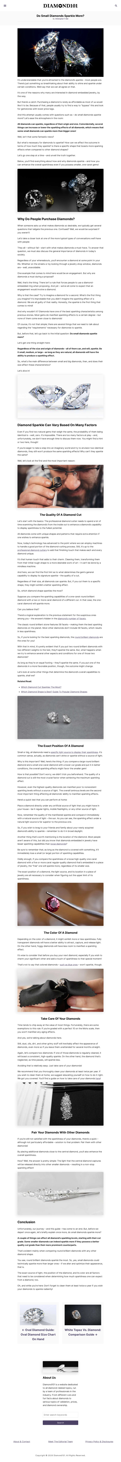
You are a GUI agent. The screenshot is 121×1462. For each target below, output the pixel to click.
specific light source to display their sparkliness (74, 752)
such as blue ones (69, 964)
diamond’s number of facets (72, 618)
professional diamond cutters (32, 550)
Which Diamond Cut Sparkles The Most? (41, 687)
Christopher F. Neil (61, 19)
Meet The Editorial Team (60, 1441)
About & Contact (21, 1441)
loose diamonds (58, 844)
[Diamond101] (60, 5)
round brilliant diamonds (87, 637)
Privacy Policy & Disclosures (99, 1441)
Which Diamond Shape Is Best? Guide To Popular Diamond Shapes (54, 692)
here (98, 1078)
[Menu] (5, 5)
